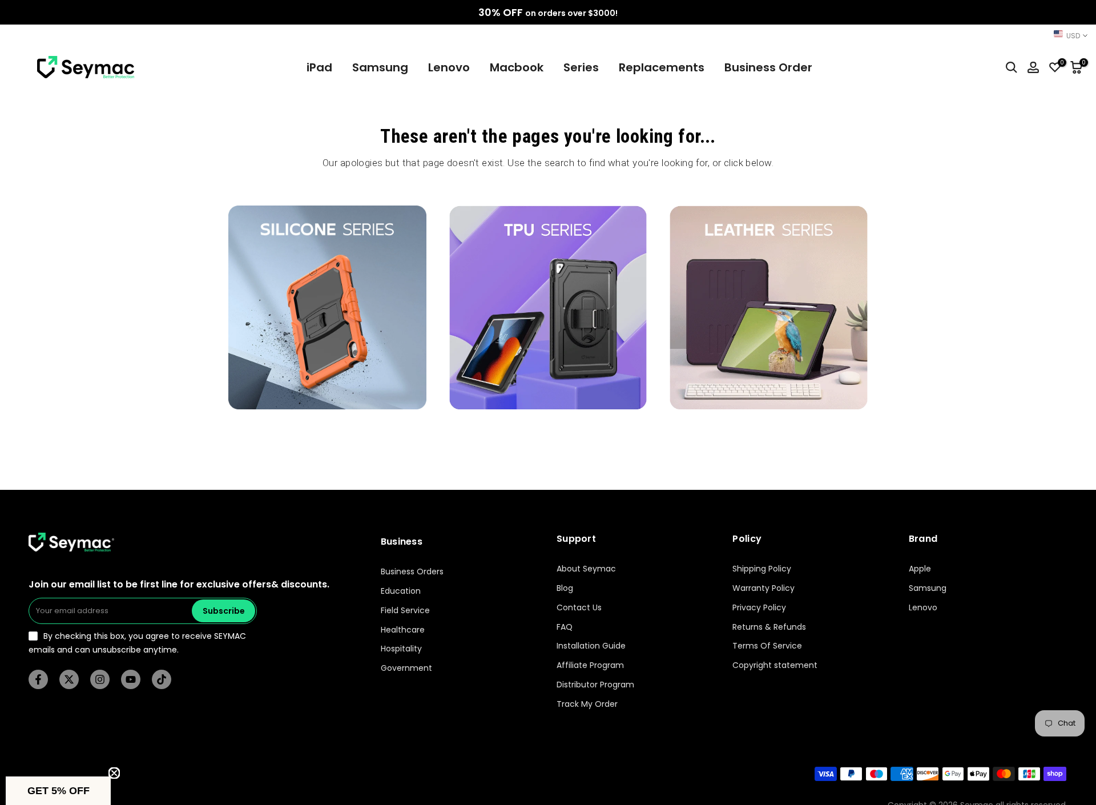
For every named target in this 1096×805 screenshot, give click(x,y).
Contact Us (579, 607)
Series (581, 67)
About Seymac (586, 569)
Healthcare (403, 630)
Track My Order (587, 704)
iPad (319, 67)
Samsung (380, 67)
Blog (565, 588)
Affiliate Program (590, 665)
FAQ (565, 627)
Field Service (405, 610)
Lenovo (449, 67)
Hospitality (401, 649)
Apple (920, 569)
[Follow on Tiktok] (161, 679)
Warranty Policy (763, 588)
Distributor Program (595, 684)
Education (401, 591)
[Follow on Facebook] (38, 679)
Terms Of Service (767, 646)
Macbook (516, 67)
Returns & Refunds (769, 627)
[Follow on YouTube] (130, 679)
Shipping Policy (761, 569)
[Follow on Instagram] (100, 679)
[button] (58, 790)
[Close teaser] (114, 773)
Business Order (768, 67)
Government (406, 668)
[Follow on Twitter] (69, 679)
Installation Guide (591, 646)
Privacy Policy (759, 607)
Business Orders (412, 571)
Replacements (661, 67)
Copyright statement (774, 665)
